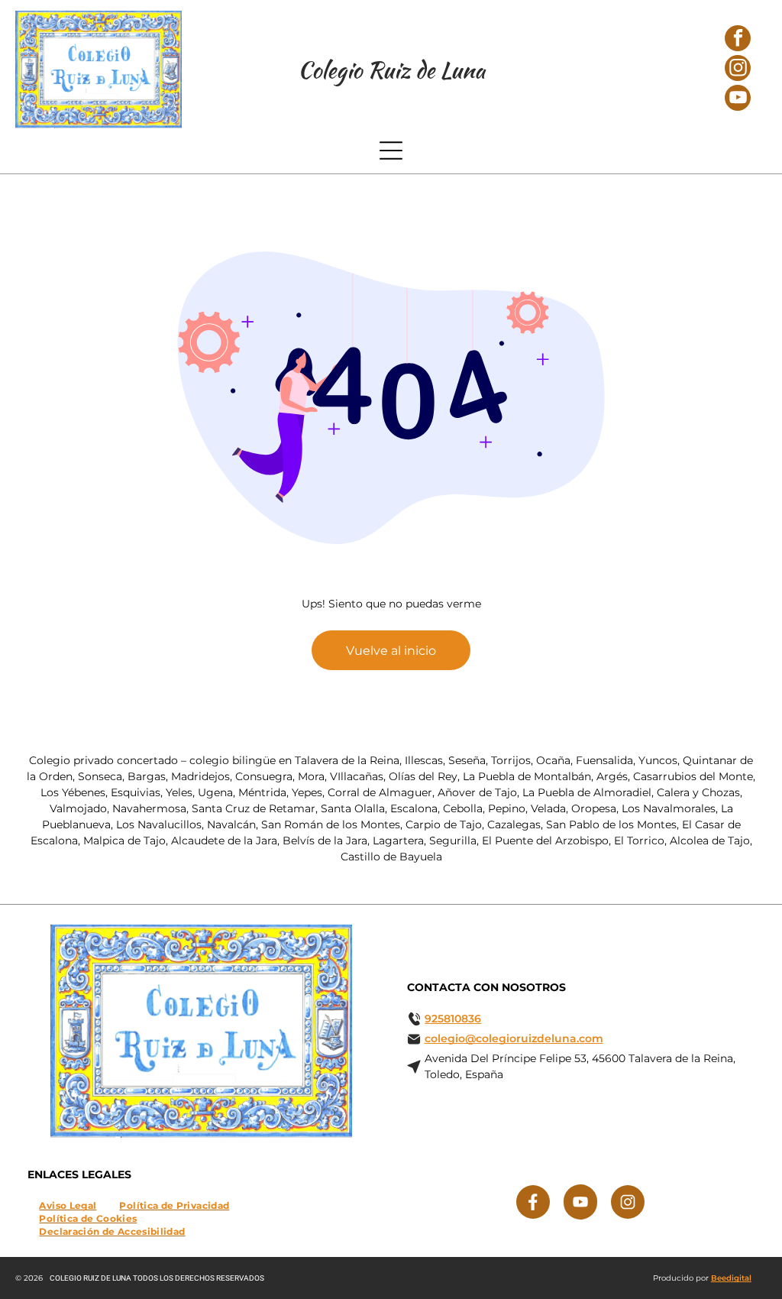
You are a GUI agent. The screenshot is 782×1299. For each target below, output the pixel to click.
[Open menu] (391, 150)
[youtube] (738, 100)
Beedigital (731, 1278)
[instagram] (738, 70)
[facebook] (738, 40)
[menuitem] (67, 1204)
